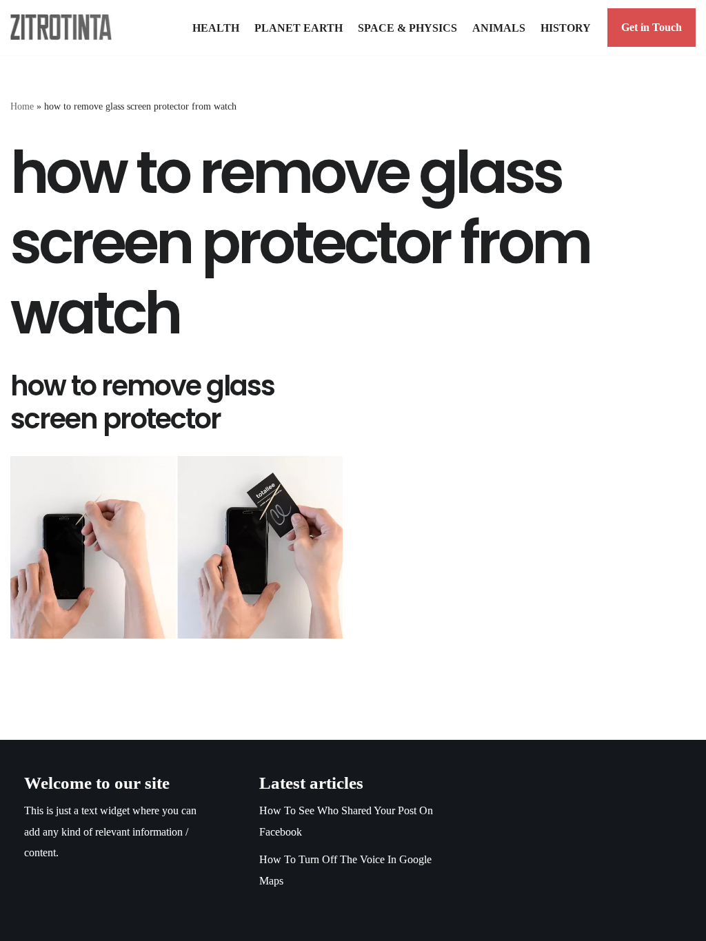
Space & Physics (407, 28)
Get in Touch (651, 27)
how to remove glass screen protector (142, 402)
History (566, 28)
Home (22, 106)
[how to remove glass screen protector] (176, 547)
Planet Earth (298, 28)
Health (215, 28)
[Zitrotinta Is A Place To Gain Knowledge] (64, 27)
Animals (498, 28)
